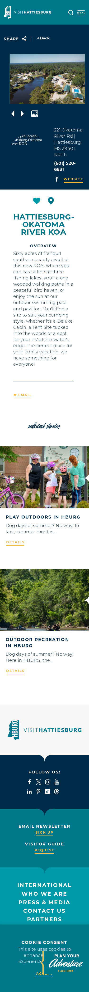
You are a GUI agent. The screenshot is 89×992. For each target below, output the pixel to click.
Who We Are (44, 894)
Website (73, 179)
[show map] (51, 201)
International (44, 885)
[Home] (27, 12)
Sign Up (45, 832)
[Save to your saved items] (36, 201)
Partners (44, 919)
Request (45, 850)
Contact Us (44, 911)
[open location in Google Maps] (28, 153)
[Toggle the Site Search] (71, 12)
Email (25, 395)
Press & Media (44, 902)
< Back (43, 38)
